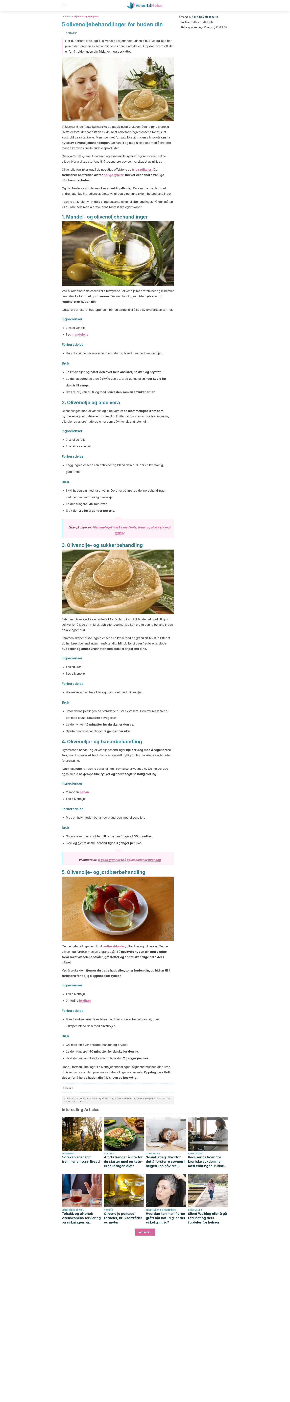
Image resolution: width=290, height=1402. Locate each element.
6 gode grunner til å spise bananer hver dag (129, 859)
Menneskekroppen (73, 1210)
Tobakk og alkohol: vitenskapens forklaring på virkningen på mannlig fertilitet (81, 1218)
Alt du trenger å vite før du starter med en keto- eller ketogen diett (123, 1161)
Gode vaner (153, 1153)
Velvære (66, 16)
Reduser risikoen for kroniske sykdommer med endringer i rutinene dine (208, 1161)
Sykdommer (195, 1153)
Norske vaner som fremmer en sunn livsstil (81, 1159)
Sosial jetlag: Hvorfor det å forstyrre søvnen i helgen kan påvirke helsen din (165, 1161)
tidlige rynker (114, 175)
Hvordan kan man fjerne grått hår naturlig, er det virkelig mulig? (165, 1218)
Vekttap (109, 1153)
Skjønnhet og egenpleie (86, 16)
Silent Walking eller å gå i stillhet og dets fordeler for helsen (207, 1218)
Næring (108, 1210)
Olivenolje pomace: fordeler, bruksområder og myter (123, 1218)
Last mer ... (145, 1232)
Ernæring (68, 1153)
